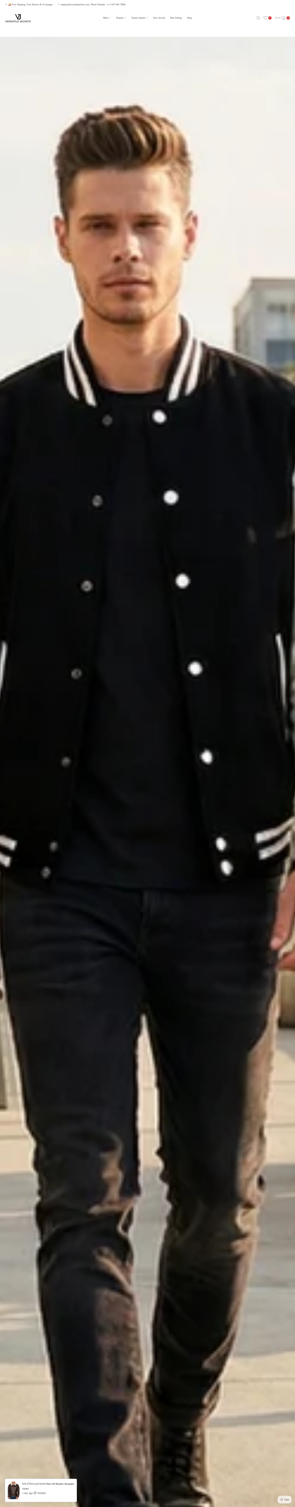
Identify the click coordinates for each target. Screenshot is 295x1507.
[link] (288, 1482)
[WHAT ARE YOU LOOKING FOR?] (258, 18)
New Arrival (159, 18)
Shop (189, 18)
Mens (106, 18)
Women (120, 18)
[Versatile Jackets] (18, 21)
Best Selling (176, 18)
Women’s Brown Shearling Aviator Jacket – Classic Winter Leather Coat (46, 1489)
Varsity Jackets (138, 18)
